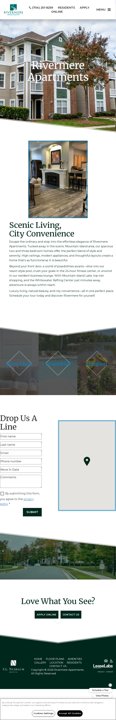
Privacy (101, 672)
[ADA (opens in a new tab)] (111, 661)
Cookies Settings (43, 713)
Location (56, 662)
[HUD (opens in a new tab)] (106, 661)
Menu (101, 9)
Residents (74, 662)
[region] (58, 709)
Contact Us (71, 614)
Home (38, 659)
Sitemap (109, 672)
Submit (32, 512)
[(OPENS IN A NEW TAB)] (13, 666)
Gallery (40, 662)
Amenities (75, 659)
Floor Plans (55, 659)
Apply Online (46, 614)
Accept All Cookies (70, 713)
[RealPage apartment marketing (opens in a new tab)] (99, 667)
